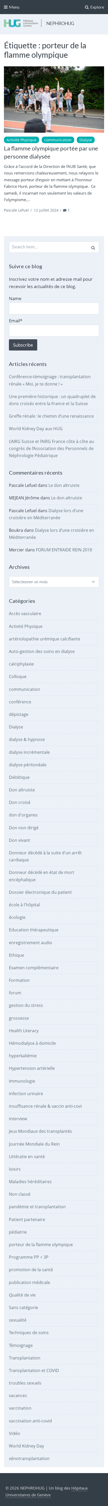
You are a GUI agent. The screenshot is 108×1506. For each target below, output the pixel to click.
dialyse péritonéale (27, 765)
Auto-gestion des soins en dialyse (42, 651)
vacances (18, 1395)
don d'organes (23, 815)
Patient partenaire (27, 1219)
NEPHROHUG (60, 23)
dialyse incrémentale (29, 752)
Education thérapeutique (33, 930)
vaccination (20, 1408)
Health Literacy (24, 1031)
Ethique (16, 955)
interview (18, 1119)
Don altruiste (22, 790)
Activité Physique (21, 139)
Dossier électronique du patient (40, 892)
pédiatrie (18, 1232)
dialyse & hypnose (27, 739)
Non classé (19, 1194)
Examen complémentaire (33, 968)
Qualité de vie (22, 1295)
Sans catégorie (23, 1307)
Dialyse (85, 139)
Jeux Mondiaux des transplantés (40, 1131)
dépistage (18, 714)
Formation (19, 980)
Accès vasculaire (25, 613)
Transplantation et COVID (34, 1370)
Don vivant (19, 840)
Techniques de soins (29, 1332)
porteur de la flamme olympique (41, 1244)
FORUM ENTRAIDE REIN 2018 (64, 550)
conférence (20, 702)
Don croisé (19, 802)
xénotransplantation (29, 1458)
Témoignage (21, 1345)
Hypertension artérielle (32, 1068)
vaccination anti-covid (30, 1421)
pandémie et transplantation (37, 1207)
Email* (15, 321)
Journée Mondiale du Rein (34, 1144)
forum (15, 993)
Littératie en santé (27, 1156)
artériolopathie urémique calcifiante (44, 639)
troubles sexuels (25, 1383)
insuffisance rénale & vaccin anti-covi (45, 1106)
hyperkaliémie (23, 1056)
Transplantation (24, 1358)
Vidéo (14, 1433)
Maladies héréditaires (30, 1181)
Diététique (19, 777)
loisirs (15, 1169)
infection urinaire (26, 1093)
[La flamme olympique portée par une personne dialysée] (54, 99)
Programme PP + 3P (28, 1257)
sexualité (17, 1320)
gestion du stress (26, 1005)
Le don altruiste (63, 485)
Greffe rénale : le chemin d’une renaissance (51, 416)
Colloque (17, 676)
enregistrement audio (30, 942)
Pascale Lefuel (16, 210)
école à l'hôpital (24, 905)
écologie (17, 917)
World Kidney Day (26, 1446)
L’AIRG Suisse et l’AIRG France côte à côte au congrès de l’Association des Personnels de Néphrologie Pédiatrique (51, 448)
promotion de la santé (31, 1269)
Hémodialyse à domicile (32, 1043)
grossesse (19, 1018)
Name (15, 298)
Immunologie (22, 1081)
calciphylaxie (21, 664)
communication (58, 139)
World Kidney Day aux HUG (36, 428)
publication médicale (29, 1282)
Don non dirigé (24, 828)
